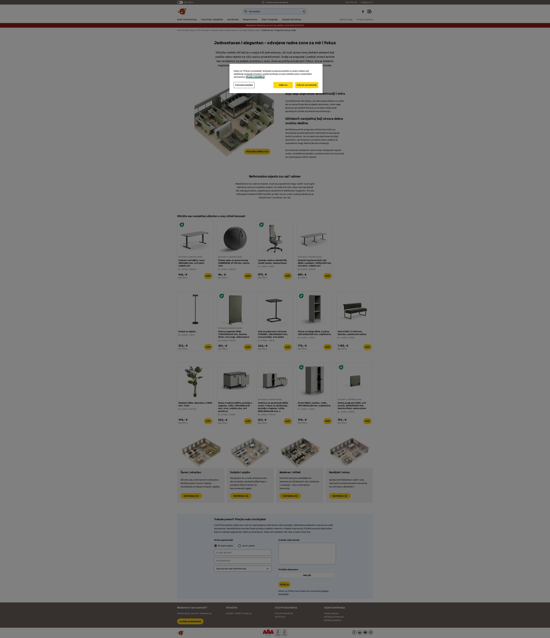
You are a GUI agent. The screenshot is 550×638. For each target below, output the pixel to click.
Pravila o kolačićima (255, 77)
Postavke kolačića (244, 85)
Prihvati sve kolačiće (307, 85)
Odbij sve (283, 85)
